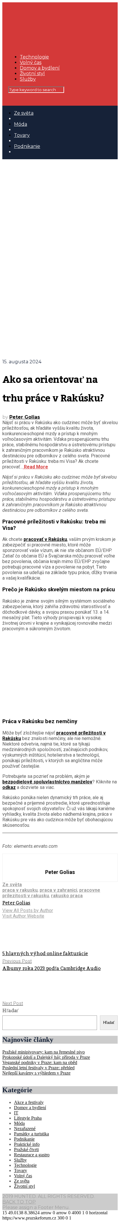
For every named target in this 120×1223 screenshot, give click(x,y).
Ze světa (23, 113)
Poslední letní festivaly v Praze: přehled (38, 1067)
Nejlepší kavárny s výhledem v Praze (36, 1072)
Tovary (22, 135)
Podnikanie (27, 146)
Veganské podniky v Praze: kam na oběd (39, 1062)
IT (16, 1112)
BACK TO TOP (19, 1202)
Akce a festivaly (29, 1102)
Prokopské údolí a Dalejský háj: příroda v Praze (46, 1057)
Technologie (34, 57)
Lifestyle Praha (28, 1118)
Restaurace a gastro (32, 1154)
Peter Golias (24, 417)
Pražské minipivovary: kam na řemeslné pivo (43, 1051)
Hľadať (10, 1010)
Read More (35, 467)
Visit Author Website (23, 916)
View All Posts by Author (27, 910)
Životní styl (32, 73)
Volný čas (30, 62)
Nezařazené (25, 1128)
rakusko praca (67, 895)
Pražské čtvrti (26, 1149)
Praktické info (27, 1144)
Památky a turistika (31, 1133)
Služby (28, 79)
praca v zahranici (58, 890)
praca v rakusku (20, 890)
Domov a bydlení (40, 68)
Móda (20, 124)
